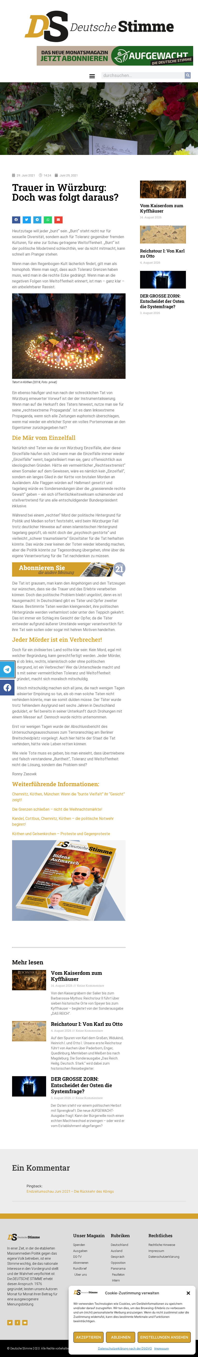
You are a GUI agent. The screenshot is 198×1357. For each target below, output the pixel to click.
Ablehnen (120, 1337)
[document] (99, 678)
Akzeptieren (88, 1337)
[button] (188, 1293)
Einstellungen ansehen (164, 1337)
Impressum (161, 1348)
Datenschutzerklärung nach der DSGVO (125, 1348)
